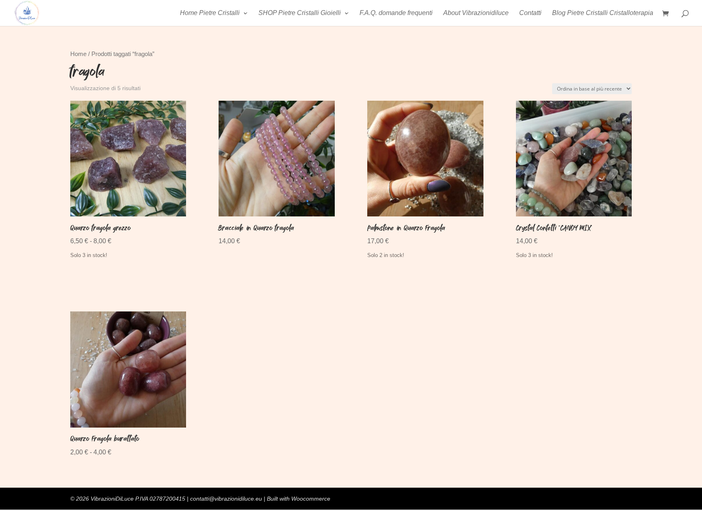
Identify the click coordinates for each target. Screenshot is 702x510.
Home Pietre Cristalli (210, 13)
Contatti (530, 13)
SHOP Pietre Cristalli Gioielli (299, 13)
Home (78, 54)
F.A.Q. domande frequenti (396, 13)
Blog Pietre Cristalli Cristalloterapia (602, 13)
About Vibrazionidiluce (476, 13)
